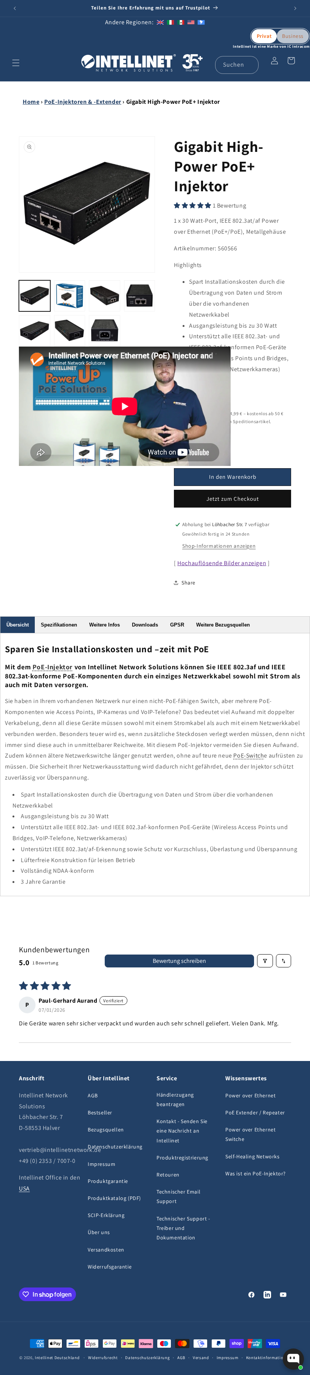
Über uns (99, 1232)
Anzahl (181, 434)
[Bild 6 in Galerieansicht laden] (69, 331)
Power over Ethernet (250, 1095)
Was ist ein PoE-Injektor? (255, 1173)
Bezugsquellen (106, 1129)
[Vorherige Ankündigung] (14, 8)
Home (31, 102)
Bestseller (100, 1112)
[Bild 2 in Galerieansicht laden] (69, 296)
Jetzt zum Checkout (232, 498)
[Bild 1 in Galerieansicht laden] (34, 296)
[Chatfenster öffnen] (293, 1359)
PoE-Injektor (53, 666)
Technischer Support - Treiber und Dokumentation (183, 1228)
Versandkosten (106, 1249)
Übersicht (17, 625)
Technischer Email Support (178, 1196)
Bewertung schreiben (179, 961)
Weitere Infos (104, 625)
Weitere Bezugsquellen (223, 625)
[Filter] (265, 960)
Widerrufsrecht (103, 1357)
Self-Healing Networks (252, 1156)
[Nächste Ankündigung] (295, 8)
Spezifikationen (59, 625)
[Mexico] (180, 22)
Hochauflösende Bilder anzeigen (221, 563)
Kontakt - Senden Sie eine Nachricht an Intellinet (182, 1131)
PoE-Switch (248, 755)
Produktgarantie (108, 1181)
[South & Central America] (201, 22)
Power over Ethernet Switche (250, 1134)
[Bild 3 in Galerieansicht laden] (104, 296)
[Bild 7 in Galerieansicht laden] (104, 331)
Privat (264, 36)
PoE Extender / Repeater (255, 1112)
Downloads (145, 625)
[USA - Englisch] (191, 22)
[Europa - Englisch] (160, 22)
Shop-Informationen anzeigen (219, 545)
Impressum (101, 1164)
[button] (16, 63)
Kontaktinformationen (268, 1357)
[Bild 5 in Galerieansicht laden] (34, 331)
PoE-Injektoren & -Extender (82, 102)
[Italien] (170, 22)
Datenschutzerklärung (115, 1146)
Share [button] (188, 582)
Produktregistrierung (182, 1157)
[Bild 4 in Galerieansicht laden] (139, 296)
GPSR (177, 625)
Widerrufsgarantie (110, 1266)
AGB (93, 1095)
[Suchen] (250, 64)
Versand (201, 1357)
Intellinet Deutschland (57, 1357)
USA (24, 1188)
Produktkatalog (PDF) (114, 1198)
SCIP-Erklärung (106, 1215)
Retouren (168, 1174)
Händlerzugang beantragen (175, 1099)
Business (293, 36)
